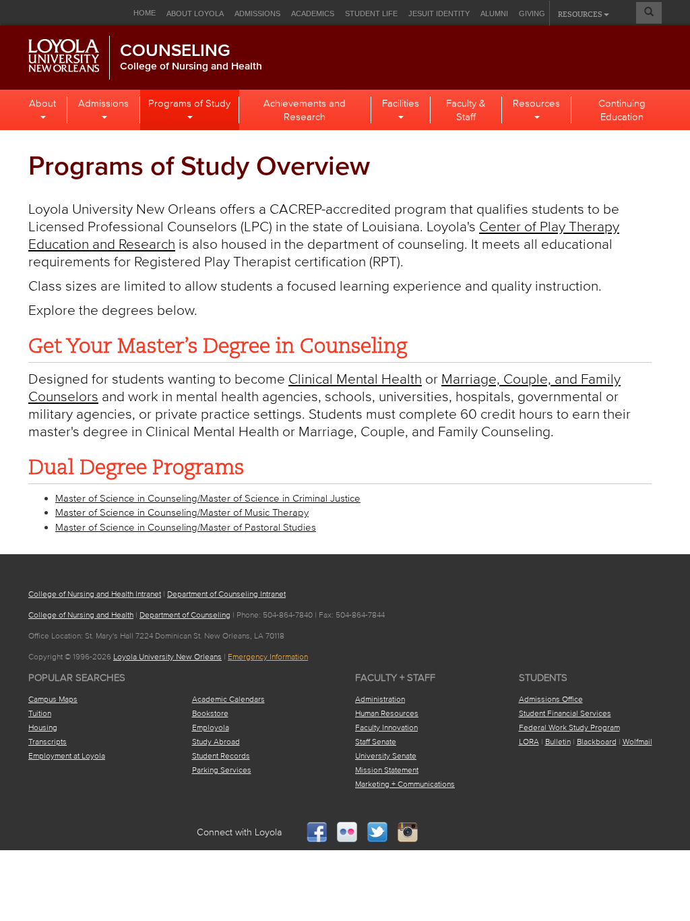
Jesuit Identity (439, 13)
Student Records (221, 755)
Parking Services (221, 769)
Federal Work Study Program (569, 727)
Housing (42, 727)
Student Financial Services (565, 713)
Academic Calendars (228, 698)
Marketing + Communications (405, 783)
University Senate (385, 755)
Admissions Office (551, 698)
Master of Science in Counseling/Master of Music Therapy (182, 512)
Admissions (257, 13)
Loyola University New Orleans (167, 656)
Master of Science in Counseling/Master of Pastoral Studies (185, 527)
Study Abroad (216, 741)
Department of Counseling (184, 614)
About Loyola (195, 13)
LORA (529, 741)
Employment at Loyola (66, 755)
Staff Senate (375, 741)
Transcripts (47, 741)
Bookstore (210, 713)
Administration (380, 698)
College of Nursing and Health (191, 65)
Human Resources (386, 713)
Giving (532, 13)
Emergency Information (268, 656)
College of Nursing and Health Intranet (94, 593)
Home (144, 13)
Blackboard (597, 741)
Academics (312, 13)
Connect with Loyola (239, 832)
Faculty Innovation (386, 727)
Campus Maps (52, 698)
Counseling (175, 49)
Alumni (494, 13)
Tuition (39, 713)
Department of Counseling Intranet (226, 593)
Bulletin (558, 741)
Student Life (371, 13)
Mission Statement (386, 769)
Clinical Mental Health (355, 378)
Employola (210, 727)
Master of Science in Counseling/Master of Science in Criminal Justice (207, 498)
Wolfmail (637, 741)
